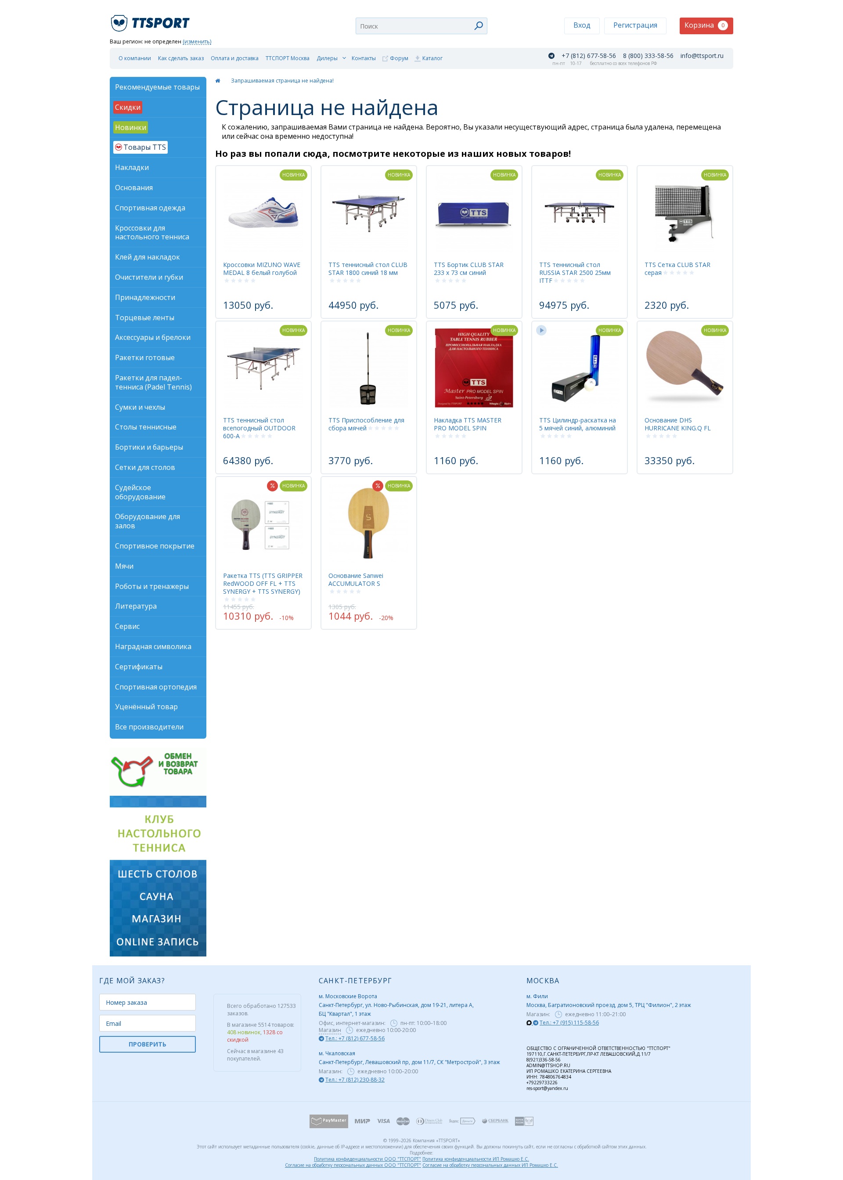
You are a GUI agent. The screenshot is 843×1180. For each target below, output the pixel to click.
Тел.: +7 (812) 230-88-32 (355, 1079)
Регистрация (635, 25)
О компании (135, 58)
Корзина (704, 25)
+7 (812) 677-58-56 (589, 56)
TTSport (151, 19)
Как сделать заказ (181, 58)
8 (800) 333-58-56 (648, 56)
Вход (582, 25)
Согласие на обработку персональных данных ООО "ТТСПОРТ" (353, 1165)
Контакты (364, 58)
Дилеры (327, 58)
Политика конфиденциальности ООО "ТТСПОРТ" (367, 1159)
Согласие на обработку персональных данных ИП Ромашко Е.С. (490, 1165)
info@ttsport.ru (702, 56)
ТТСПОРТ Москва (288, 58)
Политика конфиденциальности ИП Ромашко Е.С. (475, 1159)
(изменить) (197, 42)
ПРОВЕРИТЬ (147, 1044)
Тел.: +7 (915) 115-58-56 (569, 1022)
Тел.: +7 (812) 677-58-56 (355, 1038)
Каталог (432, 58)
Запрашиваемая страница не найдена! (282, 80)
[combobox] (421, 26)
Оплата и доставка (235, 58)
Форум (399, 58)
